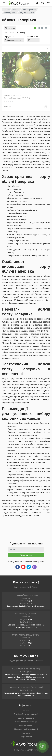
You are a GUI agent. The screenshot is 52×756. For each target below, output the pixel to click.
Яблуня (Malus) (10, 13)
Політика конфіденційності (26, 729)
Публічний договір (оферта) (26, 714)
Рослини (16, 10)
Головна (6, 10)
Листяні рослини (29, 10)
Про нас (26, 710)
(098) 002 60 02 (26, 643)
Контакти (26, 733)
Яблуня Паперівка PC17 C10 (17, 98)
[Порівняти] (48, 48)
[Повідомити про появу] (45, 106)
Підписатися (26, 555)
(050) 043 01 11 (26, 641)
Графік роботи (26, 737)
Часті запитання (26, 725)
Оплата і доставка (26, 718)
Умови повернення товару (26, 722)
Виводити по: (32, 37)
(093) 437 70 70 (26, 601)
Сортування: (9, 37)
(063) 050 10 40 (26, 620)
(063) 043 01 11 (26, 646)
